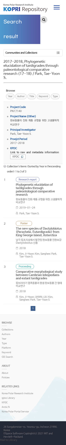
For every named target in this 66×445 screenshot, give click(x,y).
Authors (6, 334)
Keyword (43, 96)
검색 (43, 19)
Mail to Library (8, 440)
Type (55, 96)
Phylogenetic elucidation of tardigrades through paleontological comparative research (35, 189)
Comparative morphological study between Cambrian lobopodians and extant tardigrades (39, 275)
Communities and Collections (21, 52)
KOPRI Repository (25, 8)
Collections (7, 330)
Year (10, 96)
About (5, 373)
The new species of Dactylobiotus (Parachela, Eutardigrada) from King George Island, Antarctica (39, 232)
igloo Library (8, 398)
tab (56, 6)
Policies (6, 377)
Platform (6, 348)
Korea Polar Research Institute (17, 393)
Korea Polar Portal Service (15, 411)
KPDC (15, 156)
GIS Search (7, 357)
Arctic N (6, 407)
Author (21, 96)
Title (31, 96)
